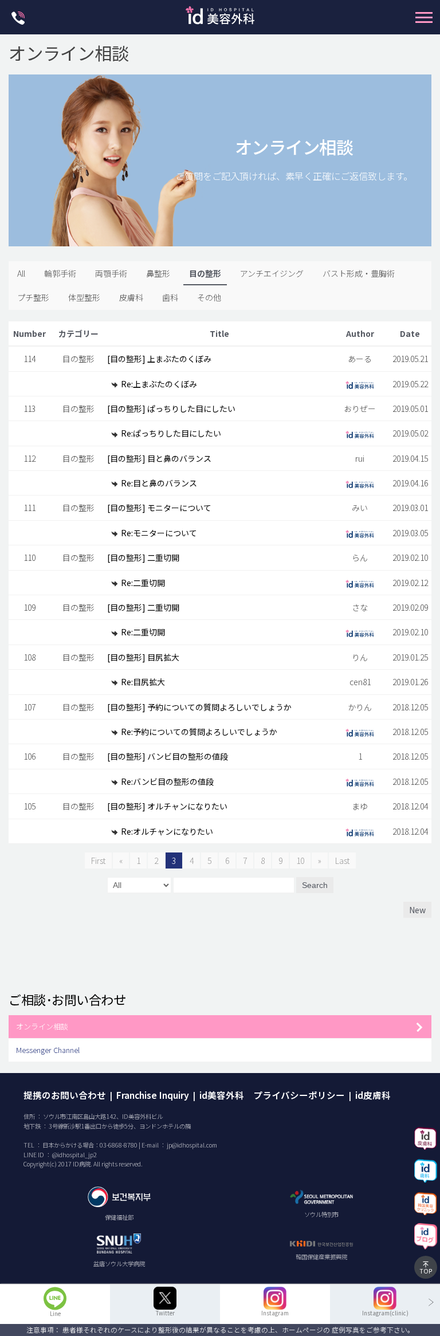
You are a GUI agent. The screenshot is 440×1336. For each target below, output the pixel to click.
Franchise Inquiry (152, 1095)
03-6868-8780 (119, 1145)
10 (300, 860)
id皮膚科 (373, 1095)
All (21, 273)
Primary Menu (424, 17)
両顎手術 (111, 273)
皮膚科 (131, 297)
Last (342, 860)
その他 (209, 297)
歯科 (170, 297)
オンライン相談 (42, 1026)
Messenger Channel (48, 1049)
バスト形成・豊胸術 (359, 273)
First (98, 860)
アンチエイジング (272, 273)
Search (315, 885)
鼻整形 (158, 273)
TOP (426, 1271)
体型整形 (84, 297)
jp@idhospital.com (192, 1145)
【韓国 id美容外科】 (220, 19)
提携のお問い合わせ (64, 1095)
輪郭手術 (60, 273)
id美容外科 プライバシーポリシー (272, 1095)
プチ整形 (33, 297)
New (417, 909)
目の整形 (205, 273)
